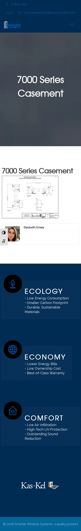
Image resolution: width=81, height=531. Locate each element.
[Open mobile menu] (73, 24)
